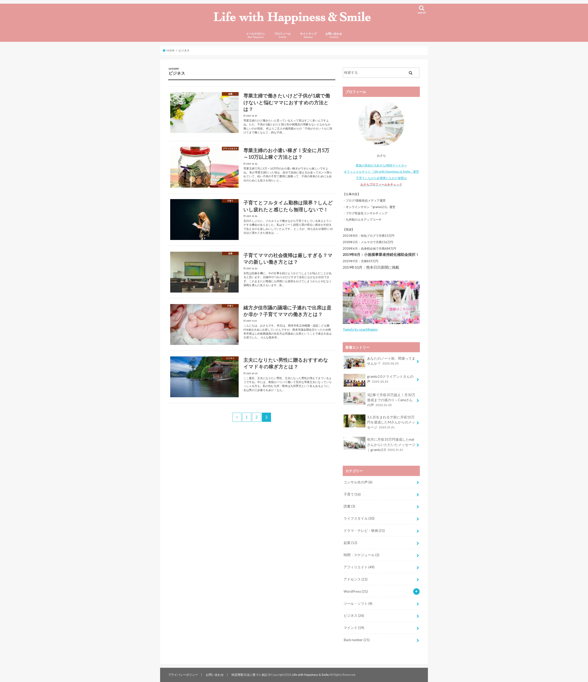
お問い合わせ (333, 35)
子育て (352, 494)
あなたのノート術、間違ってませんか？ (391, 360)
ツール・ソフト (358, 603)
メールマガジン (255, 35)
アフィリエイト (359, 567)
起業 (350, 543)
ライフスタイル (359, 518)
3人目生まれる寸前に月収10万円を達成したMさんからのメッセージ (391, 422)
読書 (349, 506)
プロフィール (282, 35)
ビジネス (354, 615)
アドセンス (356, 579)
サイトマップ (308, 35)
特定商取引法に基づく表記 (249, 674)
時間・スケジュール (361, 555)
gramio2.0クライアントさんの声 (390, 378)
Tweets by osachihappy (360, 329)
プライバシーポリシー (183, 674)
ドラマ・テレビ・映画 (364, 530)
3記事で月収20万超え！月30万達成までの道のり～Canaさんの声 (391, 400)
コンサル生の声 (358, 482)
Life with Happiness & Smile (310, 674)
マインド (354, 628)
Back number (357, 640)
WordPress (356, 591)
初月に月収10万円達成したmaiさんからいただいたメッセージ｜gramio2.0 (391, 444)
